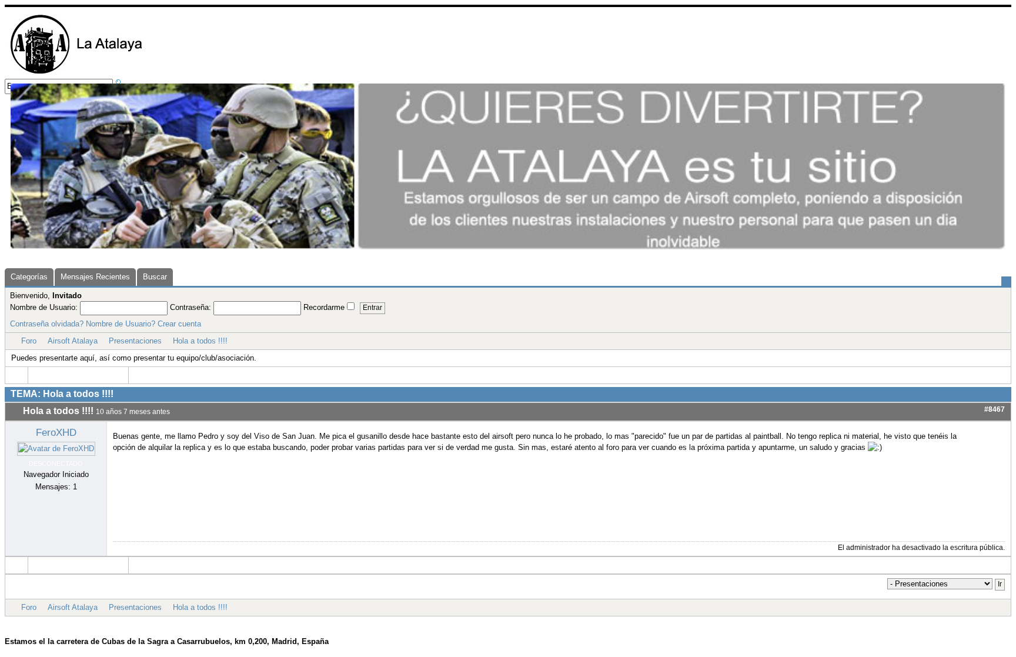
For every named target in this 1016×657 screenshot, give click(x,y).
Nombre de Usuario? (120, 323)
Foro (28, 340)
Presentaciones (135, 340)
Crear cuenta (179, 323)
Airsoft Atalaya (73, 340)
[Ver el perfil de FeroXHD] (56, 448)
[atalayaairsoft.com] (76, 73)
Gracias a (485, 622)
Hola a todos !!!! (200, 340)
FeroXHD (56, 432)
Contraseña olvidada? (46, 323)
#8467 (994, 409)
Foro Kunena (525, 622)
